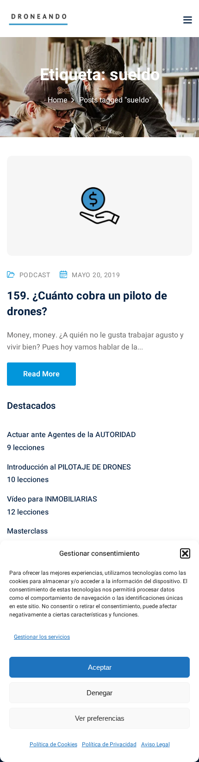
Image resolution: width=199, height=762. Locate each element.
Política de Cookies (53, 744)
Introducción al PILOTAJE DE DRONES (69, 467)
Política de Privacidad (109, 744)
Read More (41, 374)
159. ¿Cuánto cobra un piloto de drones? (87, 304)
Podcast (34, 275)
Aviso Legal (155, 744)
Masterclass (27, 531)
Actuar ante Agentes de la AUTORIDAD (71, 434)
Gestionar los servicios (42, 637)
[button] (185, 553)
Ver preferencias (99, 718)
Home (58, 100)
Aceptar (100, 667)
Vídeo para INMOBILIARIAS (52, 499)
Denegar (99, 693)
